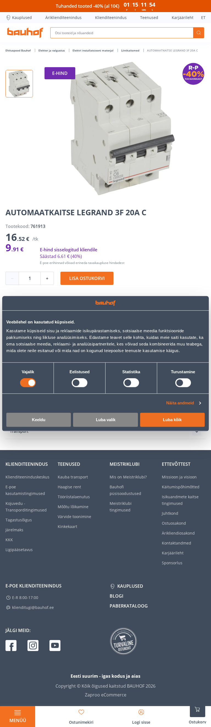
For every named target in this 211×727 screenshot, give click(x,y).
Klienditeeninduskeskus (27, 477)
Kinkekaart (67, 526)
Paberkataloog (129, 606)
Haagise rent (69, 486)
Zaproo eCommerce (105, 695)
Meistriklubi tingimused (121, 507)
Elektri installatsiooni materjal (93, 50)
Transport (19, 431)
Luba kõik (172, 419)
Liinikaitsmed (130, 50)
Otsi (198, 32)
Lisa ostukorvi (87, 278)
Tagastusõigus (18, 519)
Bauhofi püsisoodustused (125, 490)
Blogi (116, 596)
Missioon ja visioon (179, 477)
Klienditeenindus (111, 17)
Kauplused (22, 17)
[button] (19, 83)
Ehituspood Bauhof (18, 50)
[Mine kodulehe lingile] (25, 32)
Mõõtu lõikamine (73, 506)
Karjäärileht (182, 17)
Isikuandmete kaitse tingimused (180, 500)
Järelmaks (14, 529)
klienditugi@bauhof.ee (33, 607)
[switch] (79, 383)
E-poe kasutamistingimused (25, 490)
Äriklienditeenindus (63, 17)
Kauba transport (73, 477)
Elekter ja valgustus (52, 50)
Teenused (149, 17)
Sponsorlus (172, 562)
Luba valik (105, 419)
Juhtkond (170, 513)
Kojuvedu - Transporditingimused (26, 507)
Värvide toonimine (74, 516)
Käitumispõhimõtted (180, 486)
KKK (9, 539)
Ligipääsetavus (19, 549)
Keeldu (38, 419)
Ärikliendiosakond (178, 533)
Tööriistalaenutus (74, 496)
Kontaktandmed (176, 543)
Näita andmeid (180, 403)
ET (203, 17)
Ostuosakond (174, 523)
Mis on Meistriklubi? (128, 477)
